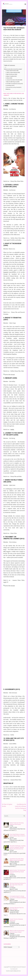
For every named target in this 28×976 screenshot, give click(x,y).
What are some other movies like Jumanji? (13, 69)
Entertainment (10, 23)
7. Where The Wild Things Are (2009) (12, 81)
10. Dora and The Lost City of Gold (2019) (13, 87)
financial (5, 272)
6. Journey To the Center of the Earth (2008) (14, 79)
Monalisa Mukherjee (21, 22)
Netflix (12, 429)
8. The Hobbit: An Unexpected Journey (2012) (14, 83)
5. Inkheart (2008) (9, 78)
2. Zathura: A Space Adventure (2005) (13, 72)
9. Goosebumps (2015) (10, 85)
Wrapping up (8, 89)
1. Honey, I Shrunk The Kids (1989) (12, 70)
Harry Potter (6, 51)
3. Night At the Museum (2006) (11, 74)
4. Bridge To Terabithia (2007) (11, 76)
